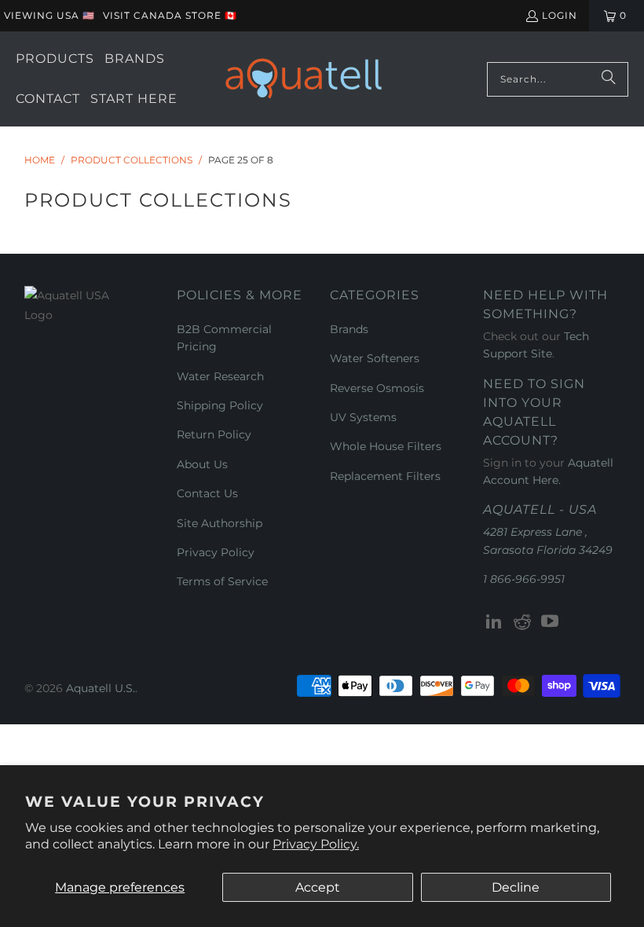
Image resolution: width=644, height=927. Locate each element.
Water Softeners (374, 358)
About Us (202, 464)
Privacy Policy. (316, 844)
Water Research (220, 376)
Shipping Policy (220, 405)
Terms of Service (222, 581)
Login (559, 15)
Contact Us (207, 493)
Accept (317, 887)
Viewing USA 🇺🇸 (49, 15)
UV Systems (363, 417)
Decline (516, 887)
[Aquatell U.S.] (303, 79)
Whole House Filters (385, 446)
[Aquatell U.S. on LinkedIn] (495, 622)
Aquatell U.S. (100, 688)
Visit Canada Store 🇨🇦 (170, 15)
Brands (349, 329)
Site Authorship (219, 523)
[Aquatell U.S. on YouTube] (550, 622)
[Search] (608, 79)
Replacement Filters (385, 476)
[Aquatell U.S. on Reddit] (522, 622)
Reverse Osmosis (377, 388)
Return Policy (214, 434)
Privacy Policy (215, 552)
